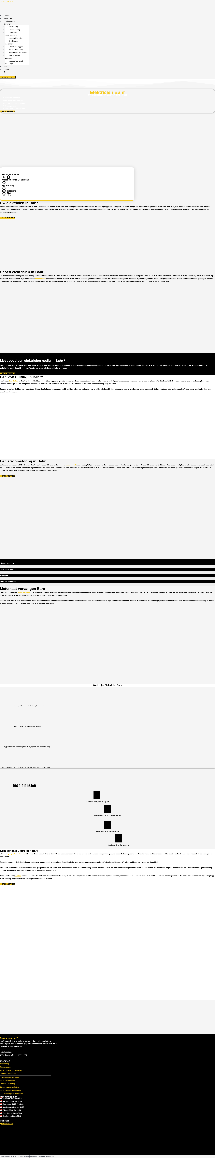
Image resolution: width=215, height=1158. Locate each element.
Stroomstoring (14, 30)
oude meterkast (24, 592)
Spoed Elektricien (7, 1)
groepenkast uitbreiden (17, 854)
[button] (40, 13)
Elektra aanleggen (16, 47)
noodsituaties (40, 278)
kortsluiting (13, 381)
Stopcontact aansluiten (18, 52)
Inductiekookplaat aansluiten (14, 62)
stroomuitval (71, 465)
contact (18, 876)
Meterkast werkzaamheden (11, 33)
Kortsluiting (13, 27)
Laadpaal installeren (17, 38)
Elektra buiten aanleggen (12, 56)
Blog (6, 72)
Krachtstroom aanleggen (12, 42)
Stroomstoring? (9, 1038)
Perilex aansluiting (16, 49)
